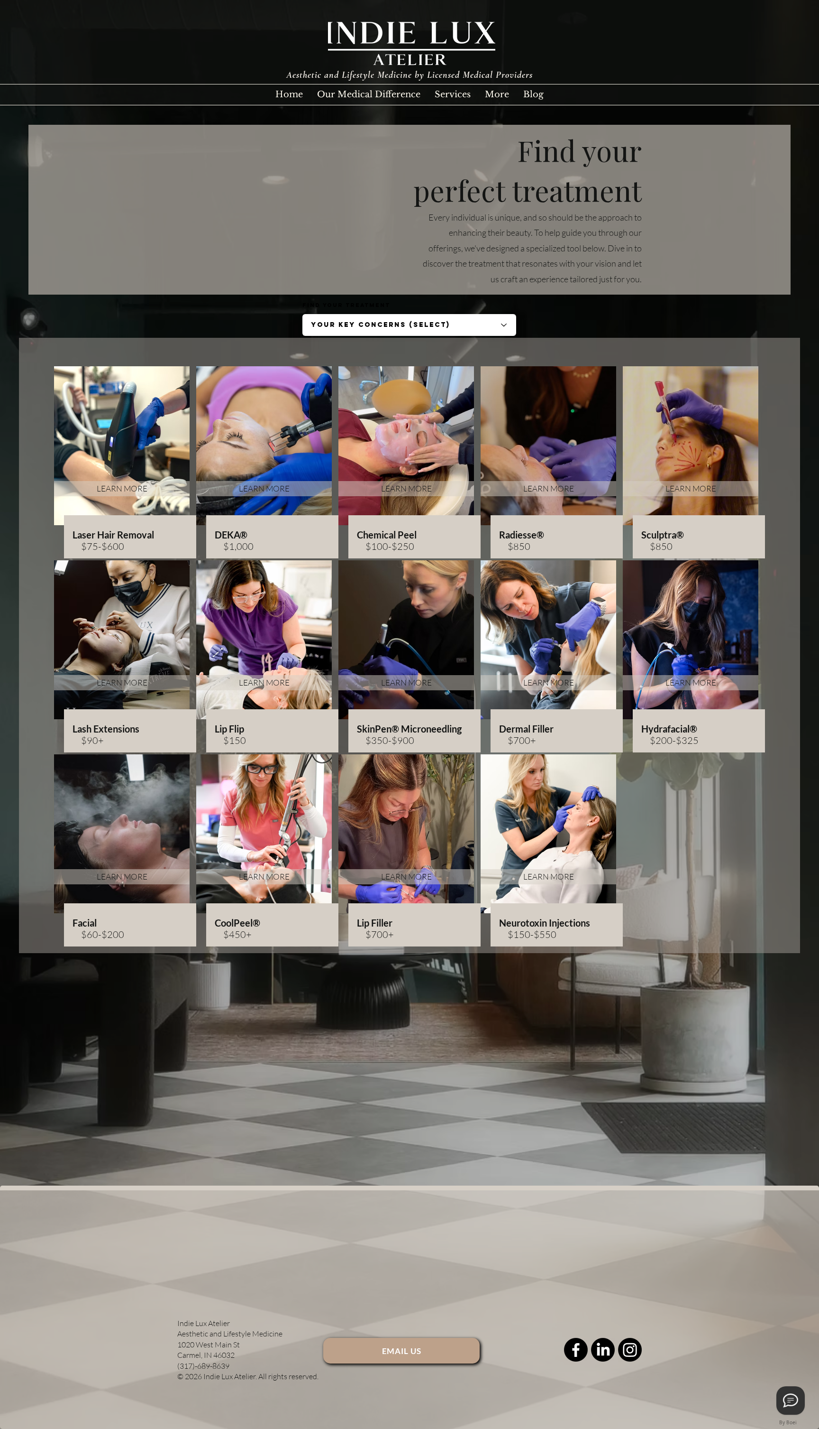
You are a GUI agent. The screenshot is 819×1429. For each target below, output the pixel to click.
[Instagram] (630, 1350)
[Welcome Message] (790, 1400)
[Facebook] (576, 1350)
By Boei (788, 1422)
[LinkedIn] (603, 1350)
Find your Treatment (346, 305)
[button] (453, 94)
